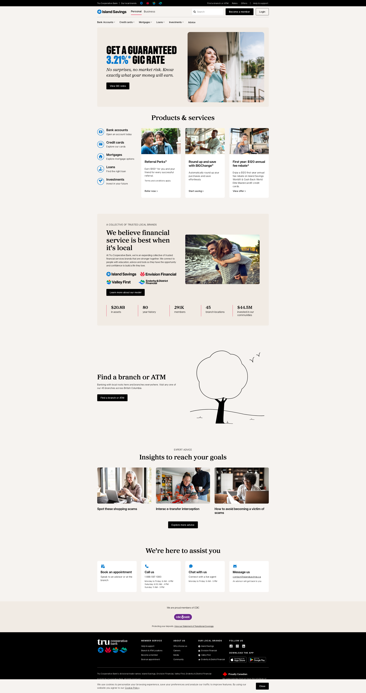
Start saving (195, 190)
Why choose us (180, 646)
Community (178, 659)
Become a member (239, 11)
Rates (235, 3)
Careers (176, 650)
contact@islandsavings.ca (247, 576)
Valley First (206, 655)
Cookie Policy (132, 687)
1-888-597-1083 (153, 576)
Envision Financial (209, 650)
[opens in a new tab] (183, 617)
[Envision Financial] (148, 3)
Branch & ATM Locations (151, 650)
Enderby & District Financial (213, 659)
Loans (159, 22)
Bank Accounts (105, 22)
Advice (192, 22)
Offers (244, 3)
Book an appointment (116, 572)
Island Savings (207, 646)
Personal (136, 11)
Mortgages (144, 22)
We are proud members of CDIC (183, 607)
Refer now (150, 190)
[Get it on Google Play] (257, 660)
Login (264, 12)
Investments (175, 22)
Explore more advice (183, 524)
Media (176, 655)
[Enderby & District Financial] (160, 3)
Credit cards (126, 22)
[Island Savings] (141, 3)
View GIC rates (118, 85)
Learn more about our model (125, 292)
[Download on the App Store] (237, 660)
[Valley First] (154, 3)
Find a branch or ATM (218, 3)
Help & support (260, 3)
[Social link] (231, 646)
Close (262, 686)
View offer (240, 191)
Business (149, 11)
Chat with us (198, 572)
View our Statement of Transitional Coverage (194, 626)
